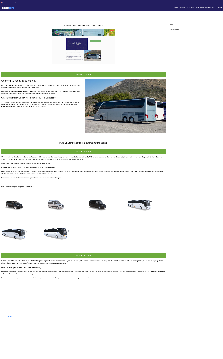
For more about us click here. (37, 106)
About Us (60, 319)
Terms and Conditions (8, 340)
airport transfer (11, 263)
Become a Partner (62, 329)
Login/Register (215, 2)
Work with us (61, 325)
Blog (58, 322)
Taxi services (12, 163)
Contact (3, 337)
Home (2, 17)
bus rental (159, 157)
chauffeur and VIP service (42, 163)
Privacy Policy (5, 344)
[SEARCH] (220, 30)
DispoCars (4, 171)
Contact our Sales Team (83, 74)
